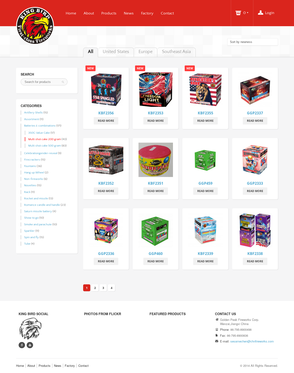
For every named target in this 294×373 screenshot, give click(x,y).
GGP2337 (255, 113)
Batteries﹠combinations (40, 125)
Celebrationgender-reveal (40, 153)
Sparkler (29, 230)
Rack (27, 192)
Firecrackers (32, 159)
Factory (147, 13)
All (90, 51)
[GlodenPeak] (30, 328)
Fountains (30, 166)
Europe (146, 51)
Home (71, 13)
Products (108, 13)
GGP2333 (255, 183)
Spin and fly (31, 237)
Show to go (31, 217)
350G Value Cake (39, 132)
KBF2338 (255, 253)
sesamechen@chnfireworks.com (252, 341)
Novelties (30, 185)
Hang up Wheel (34, 172)
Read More (106, 121)
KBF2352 (106, 183)
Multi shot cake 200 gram (44, 139)
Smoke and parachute (38, 224)
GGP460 (156, 253)
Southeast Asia (176, 51)
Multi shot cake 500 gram (44, 145)
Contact (167, 13)
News (129, 13)
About (89, 13)
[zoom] (255, 90)
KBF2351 (155, 183)
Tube (27, 243)
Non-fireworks (33, 179)
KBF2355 (205, 113)
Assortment (31, 119)
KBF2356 (106, 113)
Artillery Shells (33, 112)
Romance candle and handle (42, 204)
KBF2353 (155, 113)
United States (116, 51)
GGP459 (205, 183)
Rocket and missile (36, 198)
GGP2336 (106, 253)
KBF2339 (205, 253)
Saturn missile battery (38, 211)
